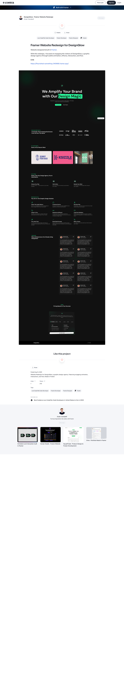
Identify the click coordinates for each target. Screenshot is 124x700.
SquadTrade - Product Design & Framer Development (73, 445)
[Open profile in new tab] (21, 18)
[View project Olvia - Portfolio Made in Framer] (96, 433)
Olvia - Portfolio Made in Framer (96, 440)
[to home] (8, 3)
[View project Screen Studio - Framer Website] (50, 434)
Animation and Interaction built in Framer (27, 445)
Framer (54, 50)
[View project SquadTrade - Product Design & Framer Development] (73, 434)
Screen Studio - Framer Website (50, 444)
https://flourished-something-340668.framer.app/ (50, 63)
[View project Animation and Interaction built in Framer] (27, 434)
